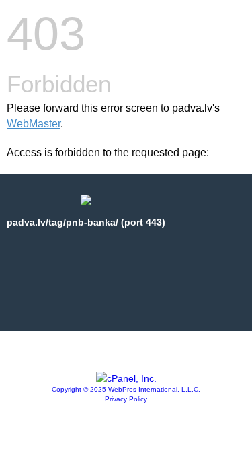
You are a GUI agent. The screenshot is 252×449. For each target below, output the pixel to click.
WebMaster (33, 123)
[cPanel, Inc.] (126, 378)
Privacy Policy (126, 399)
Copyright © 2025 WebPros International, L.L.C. (126, 389)
